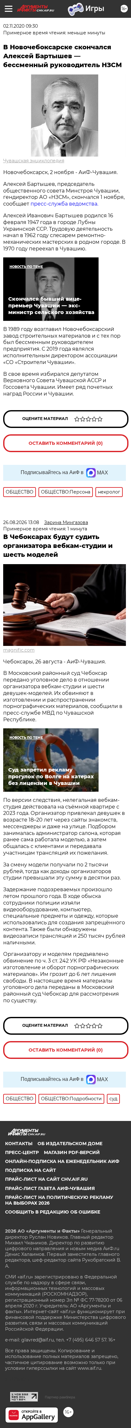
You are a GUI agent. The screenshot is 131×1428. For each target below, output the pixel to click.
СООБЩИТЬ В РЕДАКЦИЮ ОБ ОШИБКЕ (52, 1212)
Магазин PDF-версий (72, 1152)
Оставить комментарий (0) (66, 443)
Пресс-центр (22, 1152)
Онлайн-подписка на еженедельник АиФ (62, 1161)
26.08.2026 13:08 (21, 522)
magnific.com (19, 650)
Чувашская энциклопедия (33, 161)
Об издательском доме (70, 1143)
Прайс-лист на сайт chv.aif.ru (46, 1179)
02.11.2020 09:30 (20, 26)
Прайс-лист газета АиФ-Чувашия (50, 1188)
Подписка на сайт (30, 1170)
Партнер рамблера (60, 1397)
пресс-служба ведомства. (64, 204)
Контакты (18, 1143)
